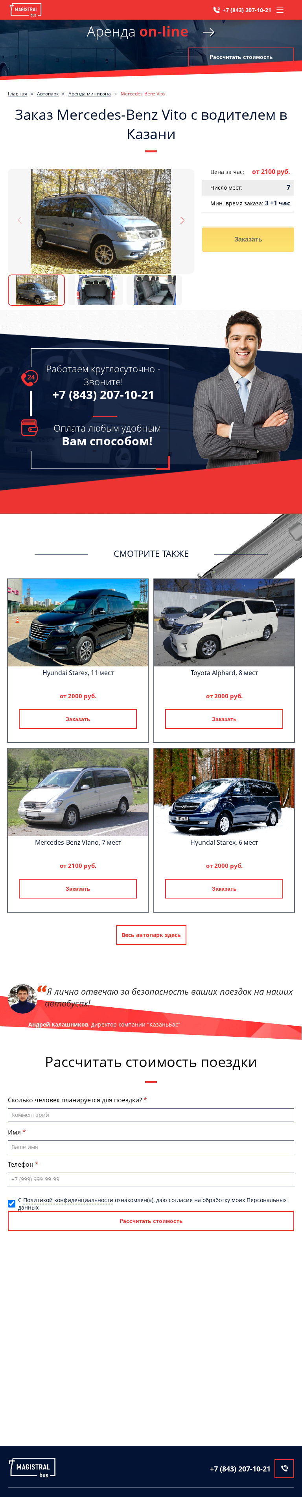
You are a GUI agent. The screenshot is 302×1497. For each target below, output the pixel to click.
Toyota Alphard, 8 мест (224, 672)
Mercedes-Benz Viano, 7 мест (78, 842)
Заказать (248, 239)
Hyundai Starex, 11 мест (78, 672)
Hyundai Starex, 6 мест (224, 842)
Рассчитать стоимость (241, 57)
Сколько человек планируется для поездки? (76, 1100)
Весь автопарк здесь (151, 935)
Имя (15, 1132)
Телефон (21, 1164)
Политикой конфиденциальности (68, 1200)
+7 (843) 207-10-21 (247, 10)
